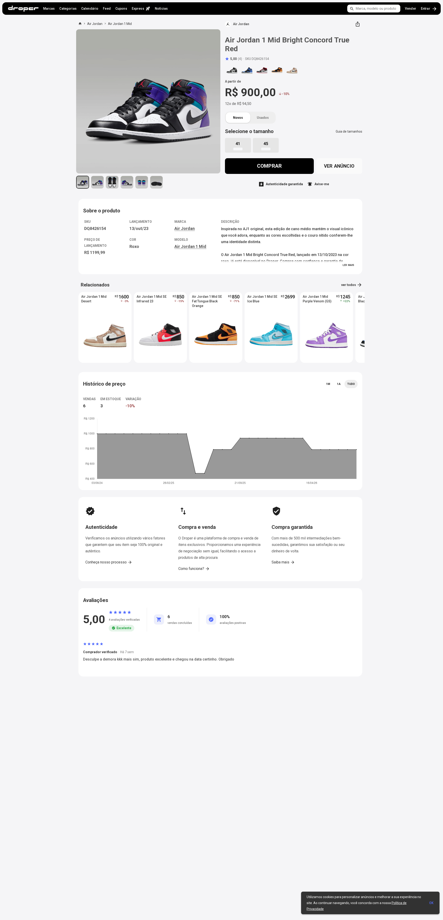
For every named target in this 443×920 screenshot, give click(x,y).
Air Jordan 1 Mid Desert (94, 299)
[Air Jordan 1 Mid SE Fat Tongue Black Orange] (277, 70)
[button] (233, 58)
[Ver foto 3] (112, 182)
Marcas (49, 8)
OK (431, 903)
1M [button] (328, 384)
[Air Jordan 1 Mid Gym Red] (262, 70)
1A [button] (339, 384)
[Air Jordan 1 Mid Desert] (292, 70)
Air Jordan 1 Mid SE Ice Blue (262, 299)
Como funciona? (194, 568)
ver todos (351, 285)
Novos (238, 117)
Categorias (67, 8)
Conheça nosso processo (108, 562)
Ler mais (348, 265)
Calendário (89, 8)
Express (141, 8)
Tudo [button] (351, 384)
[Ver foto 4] (126, 182)
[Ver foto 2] (97, 182)
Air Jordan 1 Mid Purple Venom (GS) (317, 299)
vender (410, 8)
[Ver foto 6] (156, 182)
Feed (107, 8)
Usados (263, 117)
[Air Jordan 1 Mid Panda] (232, 70)
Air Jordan (94, 24)
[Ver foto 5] (141, 182)
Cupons (121, 8)
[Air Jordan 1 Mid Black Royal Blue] (247, 70)
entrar (429, 9)
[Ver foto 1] (82, 182)
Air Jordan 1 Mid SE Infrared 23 (152, 299)
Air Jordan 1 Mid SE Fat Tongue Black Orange (207, 301)
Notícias (161, 8)
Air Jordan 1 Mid (120, 24)
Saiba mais (283, 562)
